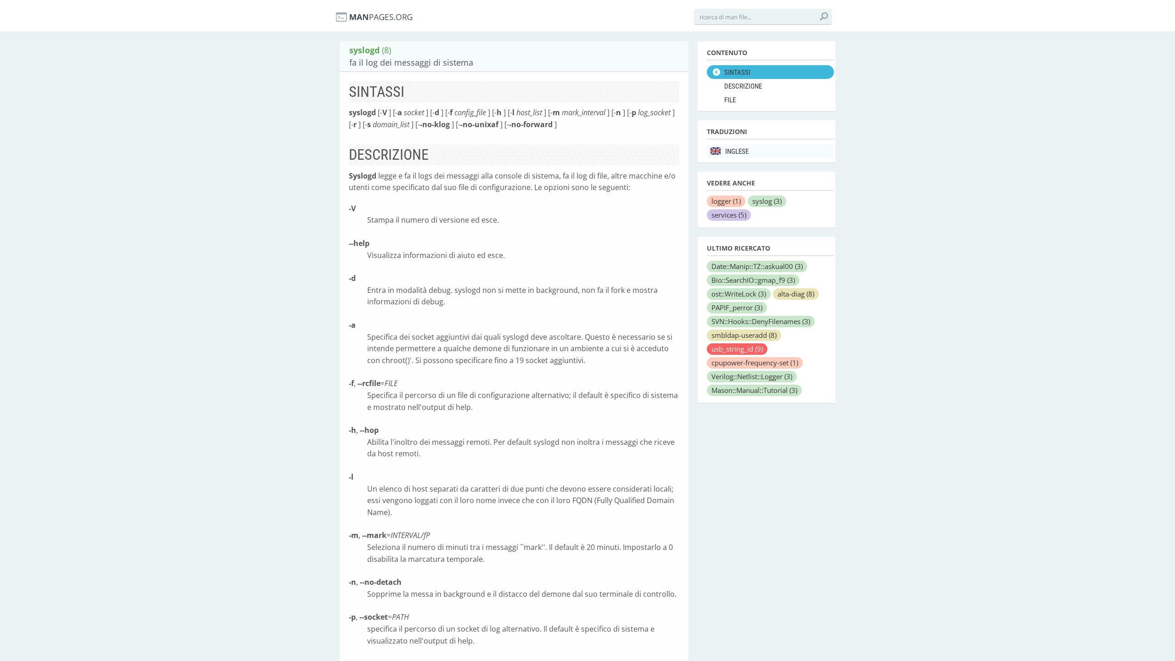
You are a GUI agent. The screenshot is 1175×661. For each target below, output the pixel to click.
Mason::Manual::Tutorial (754, 390)
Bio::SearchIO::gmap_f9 (753, 280)
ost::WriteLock (738, 293)
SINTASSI (737, 72)
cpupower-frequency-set (754, 362)
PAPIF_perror (736, 307)
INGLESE (737, 151)
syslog (767, 201)
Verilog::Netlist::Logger (751, 376)
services (728, 214)
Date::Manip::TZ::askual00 (757, 266)
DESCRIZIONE (743, 86)
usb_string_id (737, 348)
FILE (730, 100)
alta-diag (796, 293)
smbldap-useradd (744, 335)
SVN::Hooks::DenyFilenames (760, 321)
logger (726, 201)
